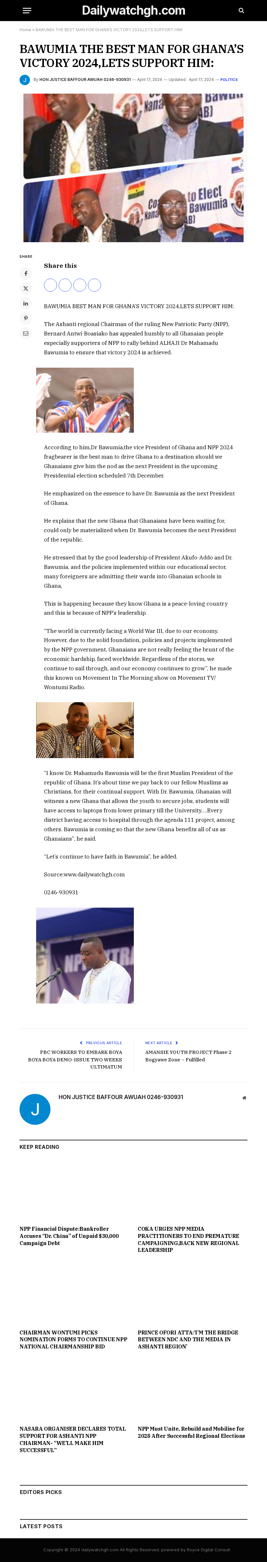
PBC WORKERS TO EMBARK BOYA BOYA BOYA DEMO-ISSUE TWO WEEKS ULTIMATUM (75, 1059)
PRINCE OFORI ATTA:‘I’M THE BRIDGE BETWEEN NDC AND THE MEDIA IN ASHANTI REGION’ (188, 1339)
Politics (229, 79)
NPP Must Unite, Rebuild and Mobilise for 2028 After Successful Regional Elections (191, 1432)
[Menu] (27, 10)
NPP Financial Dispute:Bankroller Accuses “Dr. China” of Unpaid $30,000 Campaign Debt (69, 1236)
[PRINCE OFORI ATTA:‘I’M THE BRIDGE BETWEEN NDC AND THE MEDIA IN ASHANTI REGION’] (192, 1293)
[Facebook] (26, 273)
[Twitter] (26, 288)
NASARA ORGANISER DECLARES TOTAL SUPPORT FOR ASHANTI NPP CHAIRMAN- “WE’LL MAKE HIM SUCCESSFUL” (73, 1439)
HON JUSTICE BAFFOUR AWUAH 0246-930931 (85, 79)
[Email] (26, 333)
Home (25, 29)
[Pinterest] (26, 318)
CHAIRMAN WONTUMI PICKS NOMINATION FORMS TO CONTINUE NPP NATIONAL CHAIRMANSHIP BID (73, 1339)
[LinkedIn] (26, 303)
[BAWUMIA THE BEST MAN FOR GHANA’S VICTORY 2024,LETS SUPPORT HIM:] (133, 168)
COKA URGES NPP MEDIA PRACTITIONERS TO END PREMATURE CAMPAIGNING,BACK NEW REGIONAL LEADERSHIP (188, 1239)
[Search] (240, 10)
